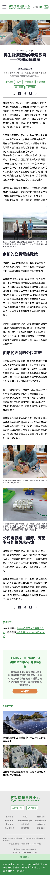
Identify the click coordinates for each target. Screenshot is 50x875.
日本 (19, 81)
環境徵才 (9, 816)
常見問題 (9, 824)
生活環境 (9, 81)
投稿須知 (41, 824)
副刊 (20, 68)
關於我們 (41, 816)
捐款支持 (32, 807)
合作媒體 (25, 824)
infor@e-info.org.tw (29, 852)
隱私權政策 (9, 828)
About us (9, 820)
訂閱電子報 (17, 807)
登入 (46, 7)
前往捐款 (25, 691)
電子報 (35, 7)
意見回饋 (41, 828)
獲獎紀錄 (25, 828)
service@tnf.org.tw (29, 849)
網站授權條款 (41, 820)
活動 (25, 816)
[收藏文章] (13, 93)
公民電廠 (31, 87)
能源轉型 (41, 81)
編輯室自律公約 (25, 820)
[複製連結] (36, 93)
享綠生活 (27, 68)
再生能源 (19, 87)
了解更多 (20, 870)
